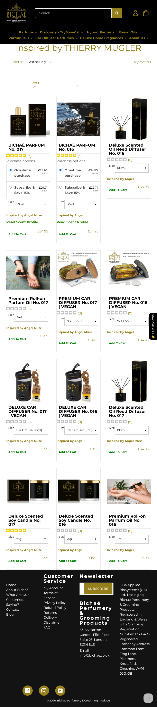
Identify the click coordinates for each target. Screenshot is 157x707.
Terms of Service (50, 595)
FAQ (47, 627)
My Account (53, 588)
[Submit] (117, 13)
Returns (50, 613)
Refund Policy (55, 608)
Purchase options (20, 161)
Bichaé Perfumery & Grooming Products (83, 700)
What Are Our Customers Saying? (17, 600)
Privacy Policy (55, 603)
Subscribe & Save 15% (24, 190)
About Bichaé (17, 590)
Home (11, 585)
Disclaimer (52, 622)
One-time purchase (22, 173)
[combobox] (73, 13)
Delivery (50, 617)
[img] (16, 156)
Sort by (17, 62)
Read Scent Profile (22, 222)
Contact (12, 609)
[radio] (11, 170)
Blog (10, 614)
